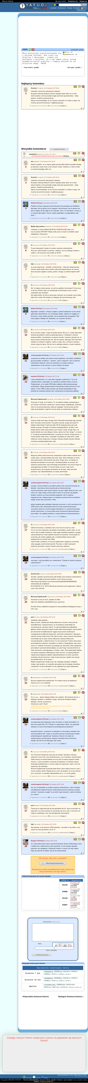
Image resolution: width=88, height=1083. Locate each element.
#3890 (61, 984)
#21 (49, 711)
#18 (49, 686)
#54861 (68, 980)
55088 (65, 892)
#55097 (55, 974)
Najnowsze (81, 10)
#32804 (78, 987)
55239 (65, 885)
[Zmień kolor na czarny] (57, 5)
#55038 (61, 974)
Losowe (53, 8)
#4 (48, 300)
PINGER (46, 1078)
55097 (65, 905)
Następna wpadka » (75, 67)
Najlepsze (37, 8)
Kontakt (76, 8)
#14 (49, 516)
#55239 (66, 971)
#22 (49, 743)
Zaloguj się (83, 1)
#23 (49, 816)
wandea (34, 376)
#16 (49, 549)
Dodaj (69, 8)
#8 (48, 321)
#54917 (55, 980)
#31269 (64, 987)
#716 (71, 987)
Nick (39, 944)
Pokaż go (66, 156)
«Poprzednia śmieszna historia (35, 996)
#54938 (74, 971)
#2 (48, 106)
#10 (49, 368)
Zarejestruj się (72, 1)
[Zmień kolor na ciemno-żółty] (55, 5)
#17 (49, 565)
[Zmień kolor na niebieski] (52, 5)
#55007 (61, 980)
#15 (49, 669)
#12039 (49, 985)
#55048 (66, 978)
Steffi (33, 203)
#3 (48, 256)
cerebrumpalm (36, 355)
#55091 (58, 971)
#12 (49, 474)
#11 (49, 444)
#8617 (55, 987)
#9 (48, 347)
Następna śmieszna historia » (70, 996)
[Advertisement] (9, 541)
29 (71, 54)
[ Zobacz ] (63, 106)
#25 (49, 797)
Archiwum (62, 8)
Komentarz (51, 922)
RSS (85, 8)
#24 (49, 776)
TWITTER (37, 1078)
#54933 (48, 972)
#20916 (70, 984)
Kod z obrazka (51, 950)
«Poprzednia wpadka (31, 67)
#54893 (48, 978)
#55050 (68, 974)
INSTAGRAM (28, 1078)
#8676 (47, 987)
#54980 (47, 980)
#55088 (47, 974)
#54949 (58, 978)
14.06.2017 (75, 50)
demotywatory (34, 1080)
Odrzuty (45, 8)
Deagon (34, 841)
